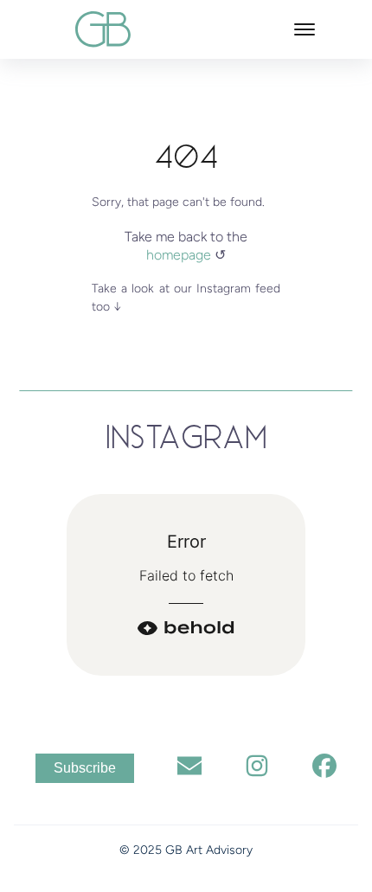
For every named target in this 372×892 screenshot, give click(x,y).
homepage (180, 255)
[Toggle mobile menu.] (304, 29)
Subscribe (85, 767)
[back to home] (103, 29)
